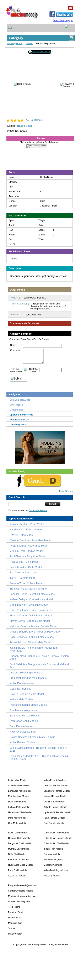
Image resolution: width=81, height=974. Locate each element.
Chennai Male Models (19, 785)
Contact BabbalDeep (20, 400)
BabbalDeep (24, 125)
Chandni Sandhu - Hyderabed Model (30, 540)
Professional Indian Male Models (28, 678)
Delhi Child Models (17, 854)
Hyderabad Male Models (20, 812)
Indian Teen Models (53, 848)
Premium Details (16, 912)
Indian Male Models (17, 780)
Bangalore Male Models (20, 791)
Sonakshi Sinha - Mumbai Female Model (32, 594)
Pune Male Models (17, 817)
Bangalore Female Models (24, 715)
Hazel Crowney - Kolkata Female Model (32, 637)
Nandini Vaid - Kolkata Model (26, 529)
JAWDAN (15, 314)
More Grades (66, 491)
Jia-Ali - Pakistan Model (23, 578)
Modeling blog (17, 409)
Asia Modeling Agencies (23, 710)
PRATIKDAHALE (19, 303)
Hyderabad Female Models (57, 812)
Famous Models (52, 854)
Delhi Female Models (22, 726)
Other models (16, 404)
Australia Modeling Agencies (26, 672)
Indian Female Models (22, 683)
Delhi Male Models (17, 801)
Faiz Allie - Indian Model (23, 572)
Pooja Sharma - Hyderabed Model (29, 545)
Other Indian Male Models (56, 832)
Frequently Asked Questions (22, 885)
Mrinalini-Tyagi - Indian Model (26, 551)
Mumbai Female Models (56, 796)
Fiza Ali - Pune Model (21, 535)
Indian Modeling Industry (56, 870)
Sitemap (12, 928)
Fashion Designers (53, 859)
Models (29, 43)
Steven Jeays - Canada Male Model (30, 620)
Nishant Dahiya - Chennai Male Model (31, 599)
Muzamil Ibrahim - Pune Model (27, 524)
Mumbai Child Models (18, 848)
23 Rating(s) (37, 120)
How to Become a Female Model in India (32, 737)
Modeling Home (14, 43)
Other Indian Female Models (58, 838)
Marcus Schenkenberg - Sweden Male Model (35, 631)
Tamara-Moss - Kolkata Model (26, 583)
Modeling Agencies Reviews (22, 896)
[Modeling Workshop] (40, 446)
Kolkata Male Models (21, 699)
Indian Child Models (18, 832)
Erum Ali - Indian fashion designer (29, 588)
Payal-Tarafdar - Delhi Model (26, 567)
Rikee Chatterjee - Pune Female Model (32, 610)
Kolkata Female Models (55, 807)
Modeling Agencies (20, 688)
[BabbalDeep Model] (39, 51)
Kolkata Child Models (18, 859)
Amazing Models (52, 875)
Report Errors (15, 917)
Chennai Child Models (19, 838)
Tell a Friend (14, 907)
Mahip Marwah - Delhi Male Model (29, 604)
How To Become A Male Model (27, 694)
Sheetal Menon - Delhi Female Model (31, 615)
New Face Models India (23, 731)
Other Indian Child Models (57, 843)
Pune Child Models (17, 870)
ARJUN (14, 297)
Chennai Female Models (56, 785)
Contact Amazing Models (20, 890)
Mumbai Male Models (18, 796)
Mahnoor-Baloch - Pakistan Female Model (33, 626)
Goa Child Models (17, 875)
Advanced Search (38, 510)
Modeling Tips (15, 923)
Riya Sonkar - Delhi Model (24, 561)
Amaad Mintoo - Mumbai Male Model (30, 642)
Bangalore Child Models (20, 843)
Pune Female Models (54, 817)
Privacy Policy (15, 933)
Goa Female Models (54, 823)
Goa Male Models (17, 823)
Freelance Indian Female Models (28, 704)
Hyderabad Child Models (24, 721)
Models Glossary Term (19, 901)
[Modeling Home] (22, 18)
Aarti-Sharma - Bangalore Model (28, 556)
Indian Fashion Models (22, 742)
